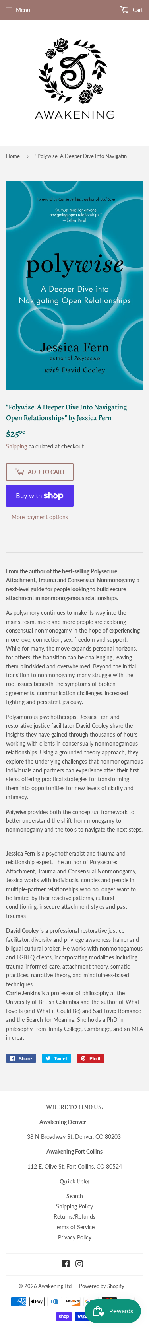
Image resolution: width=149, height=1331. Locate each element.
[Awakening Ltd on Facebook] (66, 1264)
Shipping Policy (74, 1206)
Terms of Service (74, 1227)
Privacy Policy (74, 1237)
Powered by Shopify (101, 1286)
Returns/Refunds (74, 1216)
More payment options (40, 517)
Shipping (16, 446)
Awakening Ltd (55, 1286)
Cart (137, 9)
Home (13, 156)
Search (74, 1196)
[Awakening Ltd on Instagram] (79, 1264)
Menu (23, 9)
